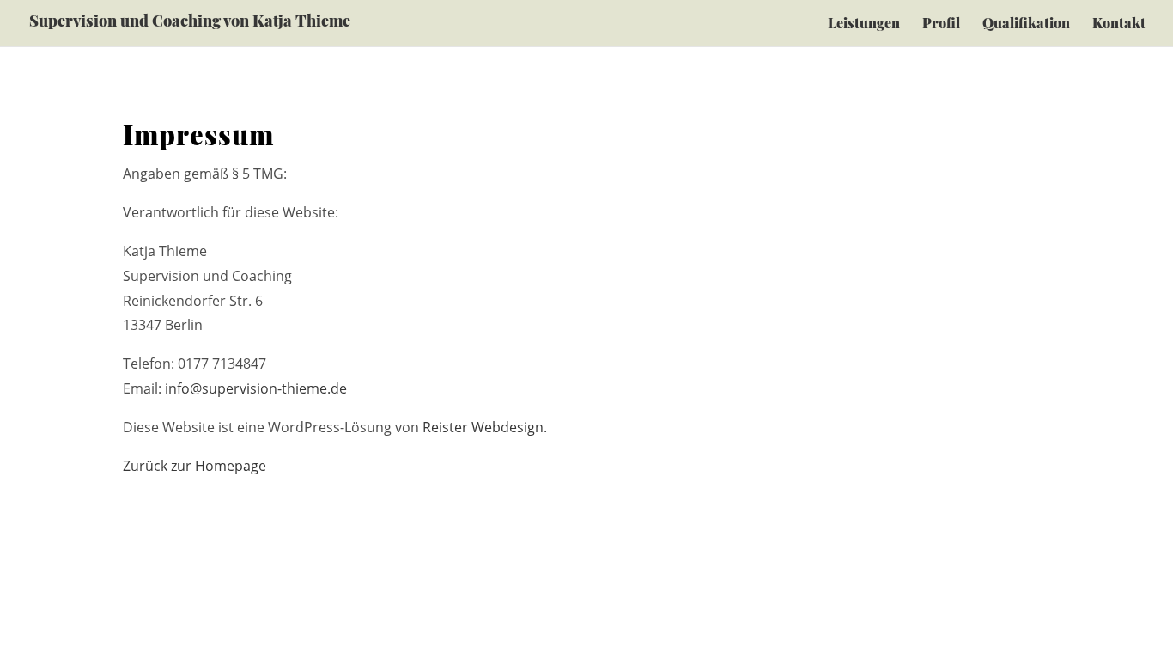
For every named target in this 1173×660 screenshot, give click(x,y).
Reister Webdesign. (484, 427)
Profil (941, 24)
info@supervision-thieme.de (256, 388)
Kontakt (1119, 24)
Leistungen (864, 24)
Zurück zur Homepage (194, 465)
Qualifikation (1026, 24)
